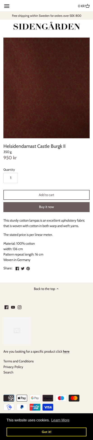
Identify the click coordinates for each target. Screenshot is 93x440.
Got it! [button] (46, 432)
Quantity (9, 169)
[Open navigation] (6, 6)
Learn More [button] (60, 420)
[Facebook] (6, 307)
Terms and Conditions (18, 361)
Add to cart (46, 195)
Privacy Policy (13, 367)
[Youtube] (13, 307)
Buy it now (46, 207)
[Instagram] (19, 307)
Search (8, 372)
